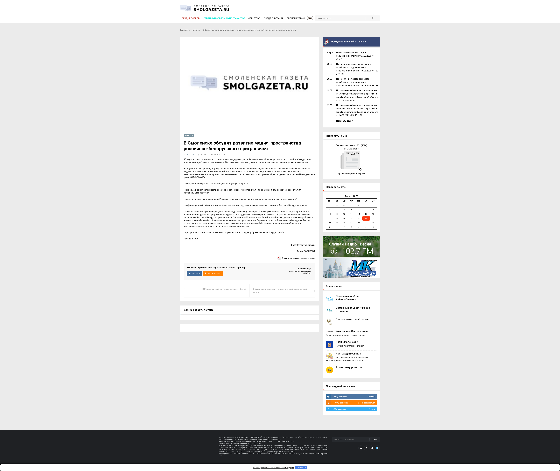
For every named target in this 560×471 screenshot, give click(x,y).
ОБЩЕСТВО (254, 18)
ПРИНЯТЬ (301, 467)
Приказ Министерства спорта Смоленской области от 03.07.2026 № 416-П (355, 56)
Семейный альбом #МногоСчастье (224, 18)
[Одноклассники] (366, 447)
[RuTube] (371, 447)
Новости (195, 30)
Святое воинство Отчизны (352, 319)
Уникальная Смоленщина (352, 331)
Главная (184, 30)
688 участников (354, 409)
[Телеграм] (377, 447)
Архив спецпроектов (349, 367)
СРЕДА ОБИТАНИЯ (273, 18)
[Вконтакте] (360, 447)
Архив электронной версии (351, 173)
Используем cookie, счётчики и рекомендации (273, 467)
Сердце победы (191, 18)
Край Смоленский (347, 341)
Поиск (374, 439)
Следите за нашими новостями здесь (298, 258)
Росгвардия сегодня (349, 353)
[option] (351, 159)
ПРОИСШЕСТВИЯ (296, 18)
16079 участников (354, 403)
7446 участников (354, 397)
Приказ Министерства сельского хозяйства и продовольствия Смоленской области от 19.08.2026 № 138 (357, 82)
